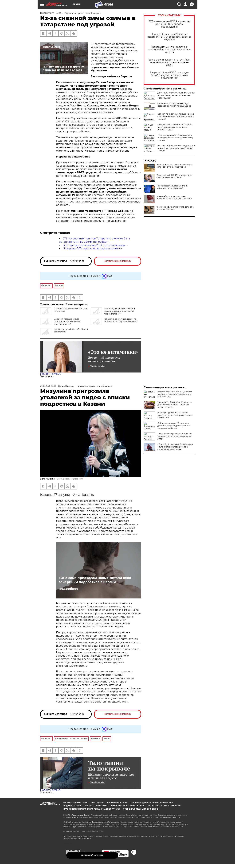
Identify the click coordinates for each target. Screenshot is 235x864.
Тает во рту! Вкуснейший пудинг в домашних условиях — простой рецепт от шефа (174, 404)
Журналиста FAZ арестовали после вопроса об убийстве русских (174, 166)
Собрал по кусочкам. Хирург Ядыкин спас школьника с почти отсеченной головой (176, 116)
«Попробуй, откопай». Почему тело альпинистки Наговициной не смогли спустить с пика (175, 447)
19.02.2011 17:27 (47, 13)
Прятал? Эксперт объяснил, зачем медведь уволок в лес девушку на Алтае (174, 436)
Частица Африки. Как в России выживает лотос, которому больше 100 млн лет (175, 415)
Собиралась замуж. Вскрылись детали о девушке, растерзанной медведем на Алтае (173, 425)
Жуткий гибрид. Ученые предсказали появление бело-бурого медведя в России (176, 148)
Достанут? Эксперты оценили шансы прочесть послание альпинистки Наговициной (176, 95)
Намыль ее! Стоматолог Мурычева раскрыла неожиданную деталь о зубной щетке (174, 394)
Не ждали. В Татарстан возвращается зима (91, 248)
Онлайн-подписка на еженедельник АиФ (152, 803)
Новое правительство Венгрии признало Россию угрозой (172, 187)
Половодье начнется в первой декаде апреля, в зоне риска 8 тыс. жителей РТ (119, 311)
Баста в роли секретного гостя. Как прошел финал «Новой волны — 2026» (169, 62)
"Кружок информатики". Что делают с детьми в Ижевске (175, 208)
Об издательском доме (75, 803)
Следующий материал (92, 855)
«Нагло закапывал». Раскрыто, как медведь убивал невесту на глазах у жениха (175, 137)
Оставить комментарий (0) (117, 261)
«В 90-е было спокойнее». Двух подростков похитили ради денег (174, 104)
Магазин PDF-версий (117, 803)
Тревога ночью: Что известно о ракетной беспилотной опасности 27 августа (169, 50)
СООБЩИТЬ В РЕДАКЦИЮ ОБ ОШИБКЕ (140, 809)
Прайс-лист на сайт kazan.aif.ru (164, 806)
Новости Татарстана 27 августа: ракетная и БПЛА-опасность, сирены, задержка (169, 37)
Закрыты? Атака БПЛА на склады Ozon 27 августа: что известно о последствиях (169, 75)
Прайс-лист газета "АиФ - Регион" (127, 806)
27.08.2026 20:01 (48, 386)
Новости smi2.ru (50, 373)
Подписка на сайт (72, 806)
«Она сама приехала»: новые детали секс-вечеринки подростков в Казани (95, 580)
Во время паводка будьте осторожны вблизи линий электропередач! (67, 321)
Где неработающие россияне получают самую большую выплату (174, 197)
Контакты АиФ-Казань (96, 806)
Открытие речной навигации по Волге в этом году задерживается (121, 320)
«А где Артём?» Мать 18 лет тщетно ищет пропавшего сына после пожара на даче (174, 127)
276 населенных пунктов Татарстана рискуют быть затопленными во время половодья (94, 240)
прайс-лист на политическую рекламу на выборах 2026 (91, 809)
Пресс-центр (97, 803)
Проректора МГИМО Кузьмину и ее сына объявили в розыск (174, 176)
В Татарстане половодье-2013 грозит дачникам (94, 245)
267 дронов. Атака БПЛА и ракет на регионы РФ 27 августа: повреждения (169, 24)
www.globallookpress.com (70, 479)
